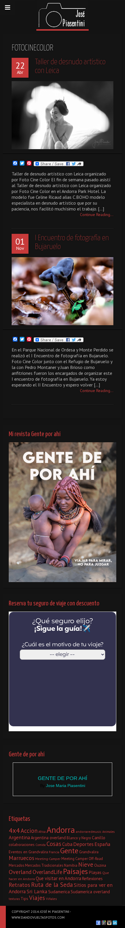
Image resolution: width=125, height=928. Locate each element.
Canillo (98, 837)
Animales (108, 832)
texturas (14, 899)
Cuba (67, 844)
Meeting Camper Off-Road (82, 858)
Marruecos (21, 857)
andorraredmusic (88, 831)
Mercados (16, 865)
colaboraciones (22, 844)
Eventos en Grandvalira (28, 851)
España (102, 844)
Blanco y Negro (79, 837)
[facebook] (98, 922)
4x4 (14, 830)
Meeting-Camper (47, 858)
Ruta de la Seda (52, 885)
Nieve (85, 864)
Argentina (19, 837)
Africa (42, 832)
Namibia (70, 865)
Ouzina (100, 865)
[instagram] (109, 922)
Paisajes (75, 871)
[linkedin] (114, 922)
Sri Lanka (37, 891)
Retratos (19, 885)
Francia (54, 852)
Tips (24, 898)
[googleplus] (103, 922)
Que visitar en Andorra (58, 878)
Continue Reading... (96, 214)
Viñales (51, 898)
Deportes (83, 844)
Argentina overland (48, 837)
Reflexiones (92, 878)
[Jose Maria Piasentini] (62, 14)
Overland (20, 872)
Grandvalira (89, 851)
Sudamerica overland (90, 891)
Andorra (61, 829)
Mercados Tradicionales (44, 865)
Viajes (37, 898)
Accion (29, 831)
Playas (95, 872)
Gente (69, 850)
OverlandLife (47, 871)
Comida (40, 845)
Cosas (54, 844)
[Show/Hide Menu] (7, 7)
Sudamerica (59, 891)
